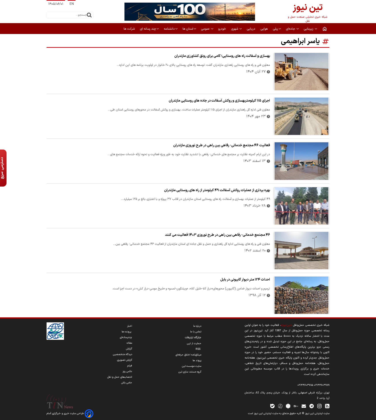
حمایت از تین (194, 343)
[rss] (327, 406)
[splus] (280, 406)
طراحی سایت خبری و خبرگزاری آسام (66, 413)
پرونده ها (127, 332)
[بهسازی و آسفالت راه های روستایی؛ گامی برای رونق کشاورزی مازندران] (301, 71)
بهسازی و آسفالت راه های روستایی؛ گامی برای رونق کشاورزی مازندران (222, 56)
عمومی (205, 29)
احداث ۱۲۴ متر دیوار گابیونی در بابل (245, 279)
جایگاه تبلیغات (193, 337)
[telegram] (311, 406)
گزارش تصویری (124, 360)
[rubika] (288, 406)
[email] (304, 406)
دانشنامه (169, 29)
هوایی (264, 29)
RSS (198, 349)
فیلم (129, 366)
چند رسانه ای (148, 29)
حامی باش (126, 383)
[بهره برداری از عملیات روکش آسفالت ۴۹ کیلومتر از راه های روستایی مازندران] (301, 205)
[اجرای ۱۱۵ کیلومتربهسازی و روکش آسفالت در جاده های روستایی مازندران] (301, 116)
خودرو (222, 29)
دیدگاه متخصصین (122, 354)
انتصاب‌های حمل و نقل (119, 377)
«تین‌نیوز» (286, 325)
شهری (235, 29)
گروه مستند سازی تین (189, 372)
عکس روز (127, 371)
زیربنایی (309, 29)
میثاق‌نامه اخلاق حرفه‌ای (188, 355)
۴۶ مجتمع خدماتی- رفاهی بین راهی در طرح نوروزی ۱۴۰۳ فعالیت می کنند (217, 235)
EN (71, 4)
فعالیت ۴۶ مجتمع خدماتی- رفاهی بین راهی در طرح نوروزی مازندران (221, 145)
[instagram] (319, 406)
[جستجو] (89, 15)
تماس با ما (195, 332)
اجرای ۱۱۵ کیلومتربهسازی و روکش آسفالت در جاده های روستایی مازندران (219, 100)
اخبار (129, 326)
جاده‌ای (291, 29)
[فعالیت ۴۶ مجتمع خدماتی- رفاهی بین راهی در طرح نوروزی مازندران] (301, 161)
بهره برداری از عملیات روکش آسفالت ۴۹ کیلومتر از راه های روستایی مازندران (217, 190)
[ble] (272, 406)
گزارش (129, 349)
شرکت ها (130, 29)
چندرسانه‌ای (126, 337)
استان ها (188, 29)
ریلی (275, 29)
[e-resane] (55, 331)
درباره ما (197, 326)
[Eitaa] (296, 406)
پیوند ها (197, 360)
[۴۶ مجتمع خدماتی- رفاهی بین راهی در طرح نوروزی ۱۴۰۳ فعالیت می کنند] (301, 250)
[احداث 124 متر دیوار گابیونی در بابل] (301, 295)
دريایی (251, 29)
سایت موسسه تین (191, 366)
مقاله (129, 343)
